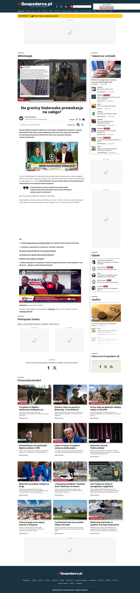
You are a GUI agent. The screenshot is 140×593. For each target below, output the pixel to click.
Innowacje (75, 11)
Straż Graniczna (54, 324)
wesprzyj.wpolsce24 (25, 311)
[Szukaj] (71, 6)
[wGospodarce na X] (61, 6)
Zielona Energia (102, 11)
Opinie (110, 11)
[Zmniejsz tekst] (82, 125)
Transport (44, 11)
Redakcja (79, 583)
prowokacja (44, 324)
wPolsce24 (51, 309)
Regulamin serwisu (57, 590)
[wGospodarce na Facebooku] (57, 6)
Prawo (38, 11)
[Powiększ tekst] (78, 125)
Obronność (57, 11)
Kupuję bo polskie (66, 11)
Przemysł (82, 11)
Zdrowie (89, 11)
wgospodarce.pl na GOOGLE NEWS (38, 243)
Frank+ (95, 11)
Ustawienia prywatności (81, 590)
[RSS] (66, 6)
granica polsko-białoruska (31, 324)
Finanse (28, 11)
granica (20, 324)
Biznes (33, 11)
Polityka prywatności (68, 590)
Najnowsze (21, 11)
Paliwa (51, 11)
